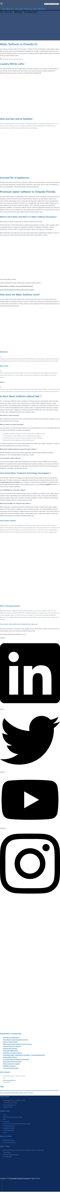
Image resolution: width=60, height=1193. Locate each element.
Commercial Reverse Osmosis (12, 1046)
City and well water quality (10, 1068)
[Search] (59, 4)
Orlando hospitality (8, 1092)
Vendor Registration (8, 1130)
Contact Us (6, 1121)
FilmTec (41, 1090)
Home (4, 1115)
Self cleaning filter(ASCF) (10, 1050)
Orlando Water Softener (10, 1057)
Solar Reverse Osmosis (10, 1048)
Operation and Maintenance (11, 1037)
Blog (4, 1119)
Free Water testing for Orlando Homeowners (16, 1059)
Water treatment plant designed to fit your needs (17, 1044)
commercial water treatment (16, 1090)
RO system (30, 1092)
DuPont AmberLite (36, 1090)
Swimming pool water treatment (12, 1053)
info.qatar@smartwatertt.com (11, 1154)
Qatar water (25, 1092)
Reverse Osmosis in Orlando (11, 1063)
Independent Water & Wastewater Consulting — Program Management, (24, 1055)
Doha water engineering (27, 1090)
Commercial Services (9, 1125)
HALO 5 (52, 1090)
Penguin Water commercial (17, 1092)
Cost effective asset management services (15, 1039)
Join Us (5, 1132)
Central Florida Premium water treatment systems (16, 1123)
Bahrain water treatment (5, 1090)
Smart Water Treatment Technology (12, 1117)
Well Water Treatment (9, 1066)
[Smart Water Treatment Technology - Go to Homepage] (30, 2)
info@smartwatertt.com (9, 1080)
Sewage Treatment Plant (10, 1042)
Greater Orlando (47, 1090)
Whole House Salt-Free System (12, 1061)
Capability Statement (9, 1128)
